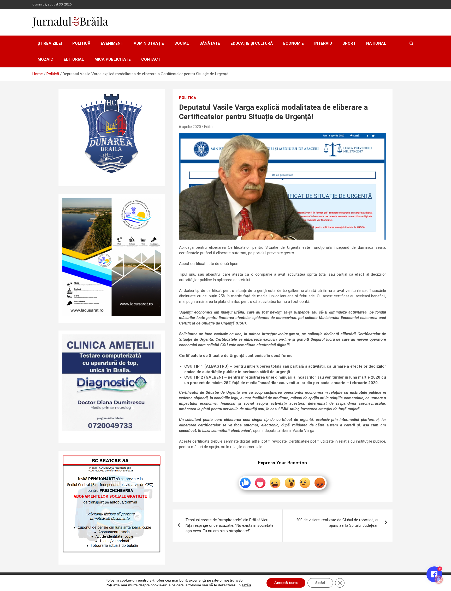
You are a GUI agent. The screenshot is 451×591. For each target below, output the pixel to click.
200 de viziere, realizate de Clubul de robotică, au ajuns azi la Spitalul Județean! (337, 523)
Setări (320, 582)
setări (246, 585)
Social (181, 43)
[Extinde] (154, 341)
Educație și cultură (251, 43)
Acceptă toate (286, 582)
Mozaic (45, 59)
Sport (349, 43)
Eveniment (112, 43)
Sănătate (209, 43)
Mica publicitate (112, 59)
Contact (151, 59)
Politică (81, 43)
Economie (293, 43)
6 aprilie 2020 (190, 127)
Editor (209, 127)
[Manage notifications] (439, 579)
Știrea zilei (50, 43)
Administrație (149, 43)
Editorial (74, 59)
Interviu (323, 43)
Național (376, 43)
